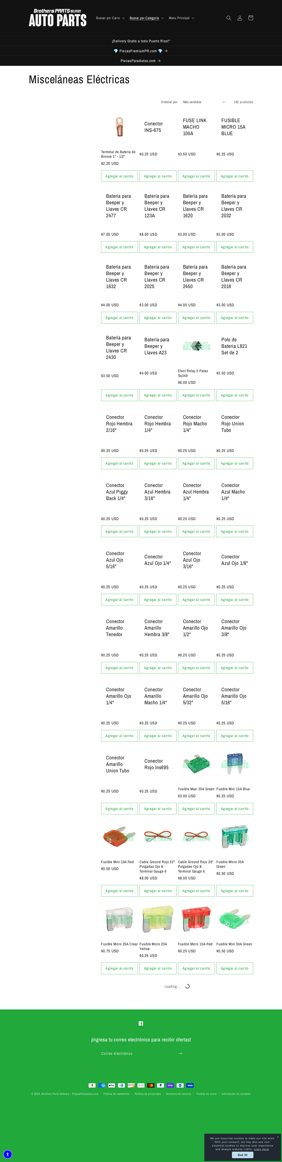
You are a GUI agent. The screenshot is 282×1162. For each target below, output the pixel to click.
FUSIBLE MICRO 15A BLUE (233, 126)
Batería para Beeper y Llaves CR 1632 (118, 276)
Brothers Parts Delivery (55, 1094)
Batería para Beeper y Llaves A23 (156, 346)
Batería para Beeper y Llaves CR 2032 (233, 206)
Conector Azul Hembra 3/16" (157, 491)
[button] (110, 18)
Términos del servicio (178, 1094)
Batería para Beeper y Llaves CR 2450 (195, 276)
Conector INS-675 (153, 126)
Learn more (261, 1149)
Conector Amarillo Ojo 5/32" (195, 696)
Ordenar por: (169, 102)
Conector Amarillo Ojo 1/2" (195, 627)
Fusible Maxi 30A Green (196, 789)
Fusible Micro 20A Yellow (153, 946)
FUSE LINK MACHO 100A (195, 126)
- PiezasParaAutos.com (84, 1094)
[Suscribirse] (180, 1053)
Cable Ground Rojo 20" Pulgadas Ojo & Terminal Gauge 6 (196, 867)
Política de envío (206, 1094)
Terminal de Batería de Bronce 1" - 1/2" (118, 154)
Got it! (243, 1155)
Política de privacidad (148, 1094)
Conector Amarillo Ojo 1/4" (118, 696)
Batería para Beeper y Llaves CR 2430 (118, 347)
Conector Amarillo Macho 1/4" (155, 696)
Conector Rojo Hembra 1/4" (157, 423)
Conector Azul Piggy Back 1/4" (117, 491)
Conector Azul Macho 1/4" (233, 491)
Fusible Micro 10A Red (195, 944)
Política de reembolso (116, 1094)
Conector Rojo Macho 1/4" (195, 423)
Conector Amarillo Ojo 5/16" (234, 696)
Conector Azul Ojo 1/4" (157, 559)
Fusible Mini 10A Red (117, 862)
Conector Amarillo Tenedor (115, 627)
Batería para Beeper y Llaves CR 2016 (233, 276)
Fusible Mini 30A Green (234, 944)
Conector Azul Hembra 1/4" (196, 491)
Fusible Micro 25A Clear (119, 944)
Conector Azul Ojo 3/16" (192, 560)
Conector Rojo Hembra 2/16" (119, 423)
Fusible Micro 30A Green (230, 864)
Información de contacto (236, 1094)
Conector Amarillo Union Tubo (117, 764)
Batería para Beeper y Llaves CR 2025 (156, 276)
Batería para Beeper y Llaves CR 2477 (118, 206)
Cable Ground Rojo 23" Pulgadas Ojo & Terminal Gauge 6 (157, 867)
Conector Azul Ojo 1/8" (234, 559)
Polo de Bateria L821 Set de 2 (234, 346)
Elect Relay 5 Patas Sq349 (193, 373)
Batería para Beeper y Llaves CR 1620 (195, 206)
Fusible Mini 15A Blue (233, 789)
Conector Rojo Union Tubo (232, 423)
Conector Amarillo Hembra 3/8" (157, 627)
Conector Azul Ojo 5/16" (115, 560)
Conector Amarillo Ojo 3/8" (234, 627)
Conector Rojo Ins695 (156, 764)
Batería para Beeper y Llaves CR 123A (156, 206)
